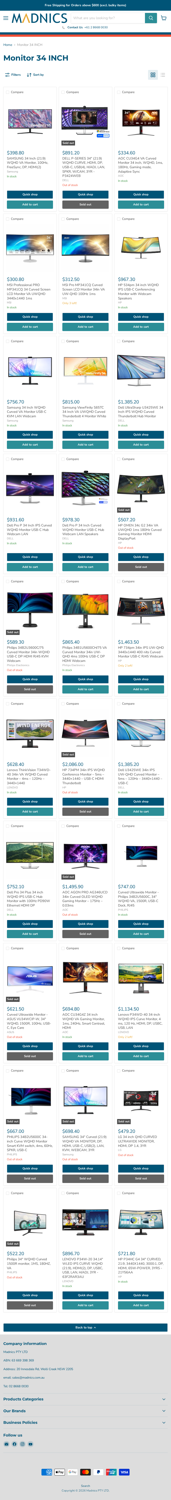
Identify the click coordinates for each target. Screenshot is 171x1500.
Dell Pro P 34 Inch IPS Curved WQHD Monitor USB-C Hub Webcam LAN (29, 529)
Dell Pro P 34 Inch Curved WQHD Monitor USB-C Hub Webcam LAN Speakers (83, 529)
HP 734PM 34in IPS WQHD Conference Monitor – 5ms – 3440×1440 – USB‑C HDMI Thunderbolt (83, 776)
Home (7, 45)
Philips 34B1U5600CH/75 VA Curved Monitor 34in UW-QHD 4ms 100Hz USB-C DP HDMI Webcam (84, 654)
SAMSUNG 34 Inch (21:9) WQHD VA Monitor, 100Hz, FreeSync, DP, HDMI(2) (27, 162)
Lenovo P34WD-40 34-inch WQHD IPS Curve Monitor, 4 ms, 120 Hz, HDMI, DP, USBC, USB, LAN (140, 1021)
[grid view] (153, 75)
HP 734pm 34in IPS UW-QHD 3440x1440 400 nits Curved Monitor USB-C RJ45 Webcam (141, 652)
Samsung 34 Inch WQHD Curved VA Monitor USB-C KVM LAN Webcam (26, 411)
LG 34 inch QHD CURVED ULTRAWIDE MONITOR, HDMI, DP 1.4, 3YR (137, 1141)
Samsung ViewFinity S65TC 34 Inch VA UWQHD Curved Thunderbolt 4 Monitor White (84, 411)
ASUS (10, 1032)
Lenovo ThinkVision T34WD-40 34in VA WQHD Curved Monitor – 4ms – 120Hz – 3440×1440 (29, 776)
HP (120, 302)
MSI (9, 302)
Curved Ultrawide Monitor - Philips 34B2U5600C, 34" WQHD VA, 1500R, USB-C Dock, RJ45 (138, 899)
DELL (65, 180)
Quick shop (30, 194)
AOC (121, 176)
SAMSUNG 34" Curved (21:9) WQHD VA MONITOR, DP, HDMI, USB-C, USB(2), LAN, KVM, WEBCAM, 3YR (84, 1143)
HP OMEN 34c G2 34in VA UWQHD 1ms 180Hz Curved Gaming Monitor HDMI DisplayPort (140, 532)
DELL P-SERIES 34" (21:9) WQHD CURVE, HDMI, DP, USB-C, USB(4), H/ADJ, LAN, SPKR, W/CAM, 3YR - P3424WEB (83, 167)
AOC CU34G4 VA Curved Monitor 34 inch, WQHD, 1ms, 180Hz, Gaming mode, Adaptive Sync (140, 165)
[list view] (163, 75)
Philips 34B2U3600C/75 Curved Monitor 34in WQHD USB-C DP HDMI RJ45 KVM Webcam (28, 654)
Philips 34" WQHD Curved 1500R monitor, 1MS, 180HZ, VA (29, 1263)
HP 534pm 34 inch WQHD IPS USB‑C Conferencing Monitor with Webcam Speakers (138, 291)
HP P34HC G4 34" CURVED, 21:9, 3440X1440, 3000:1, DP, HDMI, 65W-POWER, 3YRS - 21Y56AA (140, 1266)
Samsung (12, 171)
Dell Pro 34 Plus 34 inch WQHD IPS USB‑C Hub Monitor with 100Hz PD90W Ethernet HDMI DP (28, 899)
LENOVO (12, 787)
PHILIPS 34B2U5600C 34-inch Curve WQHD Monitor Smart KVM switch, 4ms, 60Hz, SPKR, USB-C (30, 1143)
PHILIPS (123, 910)
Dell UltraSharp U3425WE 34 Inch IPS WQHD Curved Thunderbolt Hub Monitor (140, 411)
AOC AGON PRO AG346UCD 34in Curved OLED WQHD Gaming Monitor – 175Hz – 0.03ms (85, 899)
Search (85, 1486)
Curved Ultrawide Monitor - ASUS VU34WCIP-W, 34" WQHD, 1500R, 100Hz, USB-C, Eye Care (29, 1021)
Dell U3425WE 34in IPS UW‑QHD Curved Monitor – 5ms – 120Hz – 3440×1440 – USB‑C (140, 776)
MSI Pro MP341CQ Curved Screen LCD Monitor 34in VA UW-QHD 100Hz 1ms (83, 289)
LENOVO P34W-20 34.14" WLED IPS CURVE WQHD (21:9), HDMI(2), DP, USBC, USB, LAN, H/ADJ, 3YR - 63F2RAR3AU (82, 1268)
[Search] (151, 18)
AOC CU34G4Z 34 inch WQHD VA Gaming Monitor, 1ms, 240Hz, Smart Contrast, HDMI (83, 1021)
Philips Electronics (18, 665)
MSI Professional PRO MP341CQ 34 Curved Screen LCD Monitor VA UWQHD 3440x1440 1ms (29, 291)
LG (120, 1150)
